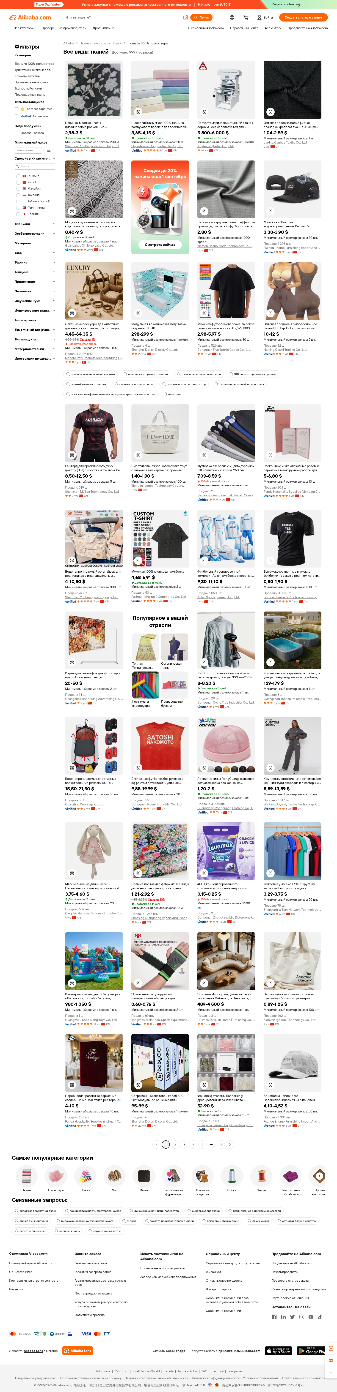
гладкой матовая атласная (88, 384)
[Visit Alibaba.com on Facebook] (274, 1317)
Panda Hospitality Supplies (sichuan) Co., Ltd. (293, 491)
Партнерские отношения (290, 1298)
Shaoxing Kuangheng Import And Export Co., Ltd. (160, 918)
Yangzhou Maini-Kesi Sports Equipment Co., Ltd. (160, 1020)
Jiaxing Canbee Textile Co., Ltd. (285, 142)
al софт (131, 1221)
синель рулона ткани (206, 1211)
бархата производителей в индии (172, 1221)
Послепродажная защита (93, 1293)
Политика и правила (90, 1315)
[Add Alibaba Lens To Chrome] (77, 1350)
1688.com (121, 1371)
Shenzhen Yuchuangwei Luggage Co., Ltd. (94, 597)
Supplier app (175, 1351)
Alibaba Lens (33, 1351)
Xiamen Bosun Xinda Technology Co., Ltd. (226, 246)
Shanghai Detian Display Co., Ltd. (154, 349)
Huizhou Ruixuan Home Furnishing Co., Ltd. (226, 1020)
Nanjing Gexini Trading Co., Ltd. (285, 349)
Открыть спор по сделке (224, 1280)
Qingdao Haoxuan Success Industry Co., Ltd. (94, 913)
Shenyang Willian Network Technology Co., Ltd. (293, 909)
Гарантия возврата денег (93, 1272)
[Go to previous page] (156, 1144)
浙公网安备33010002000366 (243, 1385)
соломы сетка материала (136, 384)
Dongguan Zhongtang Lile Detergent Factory (226, 917)
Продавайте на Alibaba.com (291, 1263)
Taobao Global (187, 1371)
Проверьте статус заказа (290, 1280)
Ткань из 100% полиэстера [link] (148, 43)
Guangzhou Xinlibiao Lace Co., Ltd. (89, 245)
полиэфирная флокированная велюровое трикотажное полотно (113, 394)
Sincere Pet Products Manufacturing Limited (94, 358)
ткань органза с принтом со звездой (257, 1211)
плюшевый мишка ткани (223, 1221)
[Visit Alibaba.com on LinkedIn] (283, 1317)
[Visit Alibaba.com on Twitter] (292, 1317)
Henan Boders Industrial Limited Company (226, 495)
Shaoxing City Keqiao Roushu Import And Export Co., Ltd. (94, 146)
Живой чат (213, 1272)
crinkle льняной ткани (33, 1221)
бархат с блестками (32, 1231)
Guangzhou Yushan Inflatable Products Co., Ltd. (293, 699)
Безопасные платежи (91, 1263)
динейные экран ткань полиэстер (156, 1211)
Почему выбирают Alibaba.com (31, 1263)
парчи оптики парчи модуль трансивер (95, 1211)
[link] (331, 1348)
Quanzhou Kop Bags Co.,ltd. (84, 804)
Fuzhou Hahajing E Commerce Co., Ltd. (158, 596)
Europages (235, 1371)
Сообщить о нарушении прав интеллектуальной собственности (232, 1300)
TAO (204, 1371)
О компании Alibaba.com (28, 1253)
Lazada (169, 1371)
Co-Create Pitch (21, 1272)
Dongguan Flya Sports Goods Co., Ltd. (224, 349)
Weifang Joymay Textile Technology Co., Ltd (293, 804)
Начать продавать (284, 1272)
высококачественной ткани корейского (87, 1221)
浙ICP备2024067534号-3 (286, 1385)
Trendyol (217, 1371)
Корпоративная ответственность (33, 1280)
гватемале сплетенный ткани (201, 374)
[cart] (246, 18)
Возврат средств (218, 1289)
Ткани (117, 43)
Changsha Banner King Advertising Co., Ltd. (94, 699)
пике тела (174, 394)
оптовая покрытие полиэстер (186, 384)
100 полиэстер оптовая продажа (255, 374)
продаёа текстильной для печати (93, 374)
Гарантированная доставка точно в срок (100, 1282)
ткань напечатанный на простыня (241, 384)
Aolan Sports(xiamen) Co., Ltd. (218, 597)
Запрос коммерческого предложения (168, 1277)
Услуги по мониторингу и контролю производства (101, 1304)
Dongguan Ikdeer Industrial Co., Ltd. (156, 804)
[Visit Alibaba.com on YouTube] (311, 1317)
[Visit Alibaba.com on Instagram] (301, 1317)
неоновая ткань (69, 1231)
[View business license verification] (210, 1385)
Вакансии (16, 1289)
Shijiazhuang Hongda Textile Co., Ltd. (157, 146)
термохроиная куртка (107, 1231)
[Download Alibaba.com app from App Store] (278, 1350)
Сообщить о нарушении (223, 1311)
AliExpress (103, 1371)
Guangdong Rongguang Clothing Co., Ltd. (226, 808)
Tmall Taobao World (146, 1371)
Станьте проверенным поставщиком (298, 1289)
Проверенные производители (162, 1268)
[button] (185, 17)
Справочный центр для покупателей (233, 1263)
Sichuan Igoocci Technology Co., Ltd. (157, 485)
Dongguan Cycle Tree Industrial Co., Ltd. (225, 702)
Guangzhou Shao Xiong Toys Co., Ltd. (91, 1020)
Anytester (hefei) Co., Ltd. (215, 146)
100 (220, 1144)
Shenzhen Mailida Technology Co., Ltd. (92, 491)
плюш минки (260, 1221)
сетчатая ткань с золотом (299, 1221)
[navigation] (35, 594)
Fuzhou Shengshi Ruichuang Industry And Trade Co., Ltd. (293, 597)
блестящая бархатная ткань (37, 1211)
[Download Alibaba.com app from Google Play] (312, 1350)
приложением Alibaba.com (239, 1351)
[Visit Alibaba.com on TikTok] (320, 1317)
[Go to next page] (230, 1144)
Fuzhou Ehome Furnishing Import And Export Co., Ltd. (293, 248)
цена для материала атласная (148, 374)
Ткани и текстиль (93, 43)
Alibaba (68, 43)
